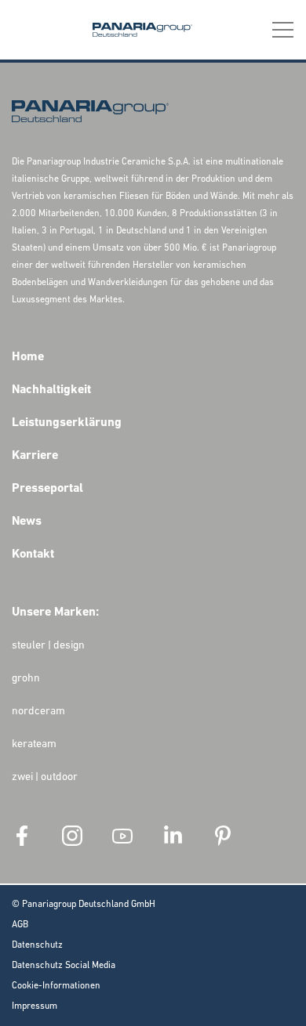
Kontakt (33, 554)
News (27, 521)
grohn (26, 679)
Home (28, 357)
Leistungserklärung (67, 423)
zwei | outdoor (45, 777)
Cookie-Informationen (56, 986)
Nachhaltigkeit (51, 390)
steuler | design (48, 646)
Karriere (35, 456)
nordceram (38, 711)
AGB (20, 925)
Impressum (34, 1006)
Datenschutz (37, 945)
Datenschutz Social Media (63, 965)
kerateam (34, 744)
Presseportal (47, 488)
